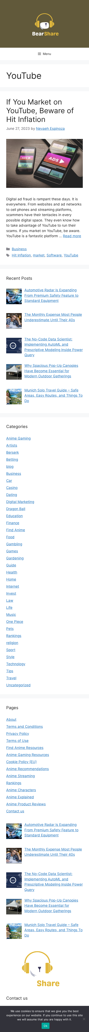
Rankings (13, 636)
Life (9, 607)
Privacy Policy (17, 734)
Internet (12, 586)
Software (54, 255)
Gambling (14, 544)
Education (14, 516)
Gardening (15, 558)
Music (11, 615)
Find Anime (15, 530)
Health (11, 572)
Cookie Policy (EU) (21, 762)
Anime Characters (21, 790)
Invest (11, 593)
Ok (45, 1025)
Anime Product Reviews (26, 804)
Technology (15, 664)
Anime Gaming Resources (27, 755)
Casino (12, 488)
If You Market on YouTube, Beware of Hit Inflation (40, 110)
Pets (10, 629)
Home (11, 579)
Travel (11, 678)
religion (12, 643)
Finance (12, 523)
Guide (11, 565)
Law (9, 600)
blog (9, 466)
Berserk (12, 452)
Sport (10, 650)
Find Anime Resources (24, 748)
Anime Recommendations (27, 769)
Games (12, 551)
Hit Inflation (21, 255)
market (38, 255)
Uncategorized (18, 685)
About (11, 719)
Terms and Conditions (24, 726)
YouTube (71, 255)
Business (19, 249)
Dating (11, 495)
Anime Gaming (18, 438)
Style (10, 657)
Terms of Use (17, 741)
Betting (12, 459)
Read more (72, 236)
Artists (11, 445)
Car (9, 481)
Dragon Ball (15, 509)
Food (10, 537)
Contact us (15, 811)
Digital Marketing (20, 502)
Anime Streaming (20, 776)
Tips (9, 671)
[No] (84, 1019)
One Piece (14, 622)
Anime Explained (20, 797)
